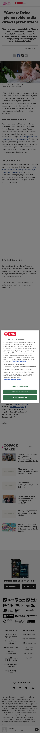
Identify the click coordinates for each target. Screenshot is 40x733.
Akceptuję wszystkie (20, 397)
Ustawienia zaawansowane (20, 386)
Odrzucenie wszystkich (20, 392)
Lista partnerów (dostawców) (13, 379)
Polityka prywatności (19, 361)
